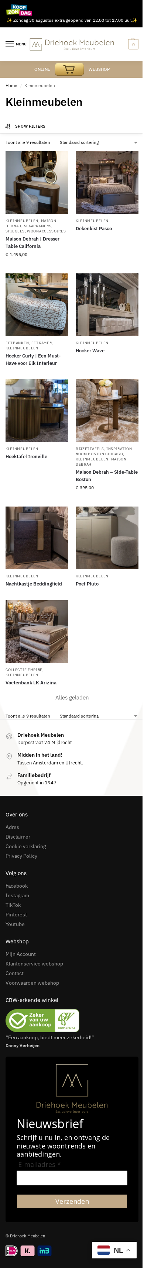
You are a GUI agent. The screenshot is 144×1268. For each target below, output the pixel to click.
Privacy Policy (21, 856)
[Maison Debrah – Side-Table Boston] (107, 410)
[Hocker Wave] (107, 304)
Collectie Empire (24, 669)
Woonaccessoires (46, 231)
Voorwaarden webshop (32, 982)
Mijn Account (21, 954)
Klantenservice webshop (34, 963)
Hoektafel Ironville (26, 456)
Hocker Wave (90, 351)
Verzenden (72, 1201)
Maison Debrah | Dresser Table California (32, 242)
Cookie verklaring (26, 846)
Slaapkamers (38, 226)
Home (11, 85)
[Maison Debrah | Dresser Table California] (37, 182)
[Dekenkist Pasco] (107, 182)
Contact (15, 973)
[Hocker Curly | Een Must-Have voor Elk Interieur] (37, 304)
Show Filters (30, 126)
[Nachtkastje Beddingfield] (37, 538)
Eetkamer (41, 343)
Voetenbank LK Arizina (31, 683)
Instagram (17, 895)
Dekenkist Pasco (94, 228)
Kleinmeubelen (22, 220)
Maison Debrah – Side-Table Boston (107, 476)
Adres (12, 827)
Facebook (17, 885)
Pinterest (16, 914)
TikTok (13, 905)
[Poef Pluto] (107, 538)
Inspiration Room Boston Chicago (104, 451)
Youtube (15, 924)
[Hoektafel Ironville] (37, 410)
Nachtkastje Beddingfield (34, 584)
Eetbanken (17, 343)
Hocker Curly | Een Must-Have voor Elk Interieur (33, 359)
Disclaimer (18, 836)
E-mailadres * (39, 1164)
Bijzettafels (90, 448)
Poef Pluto (87, 584)
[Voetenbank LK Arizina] (37, 631)
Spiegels (15, 231)
